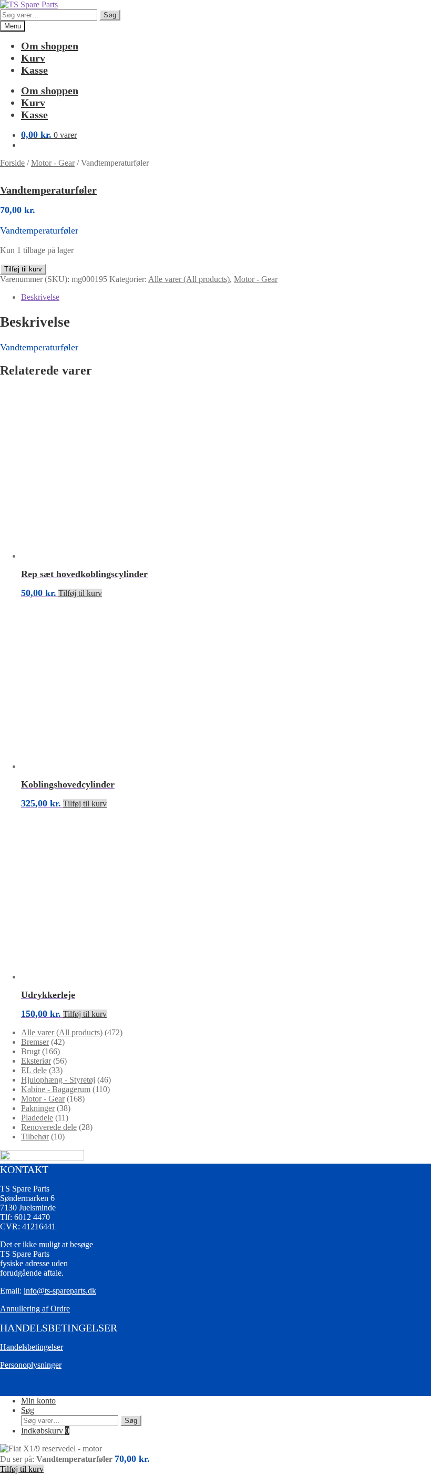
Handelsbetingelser (31, 1346)
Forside (12, 162)
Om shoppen (49, 46)
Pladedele (37, 1117)
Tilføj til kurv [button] (80, 593)
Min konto (38, 1400)
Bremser (35, 1041)
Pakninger (38, 1108)
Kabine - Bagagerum (55, 1089)
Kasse (34, 70)
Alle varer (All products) (189, 279)
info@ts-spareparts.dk (60, 1290)
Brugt (30, 1051)
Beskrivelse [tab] (40, 296)
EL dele (34, 1070)
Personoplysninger (30, 1364)
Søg (110, 15)
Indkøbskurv (45, 1430)
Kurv (33, 58)
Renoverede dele (49, 1127)
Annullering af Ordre (35, 1308)
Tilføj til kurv (23, 269)
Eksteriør (36, 1060)
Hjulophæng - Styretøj (58, 1079)
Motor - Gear (53, 162)
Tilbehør (35, 1136)
